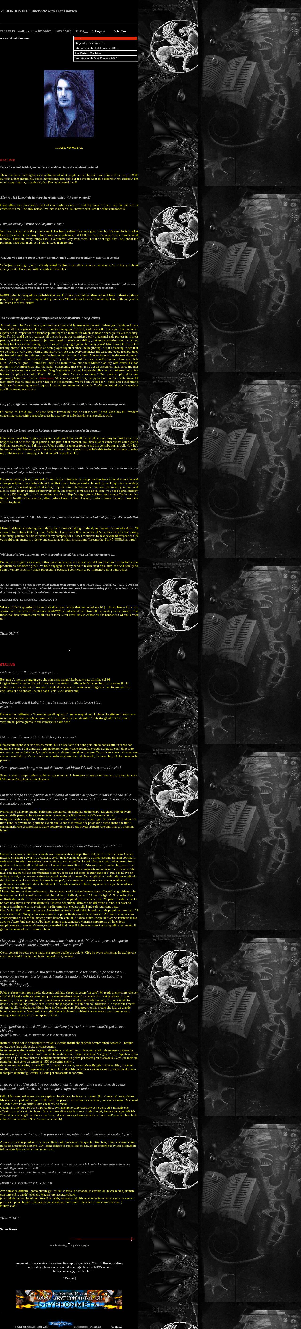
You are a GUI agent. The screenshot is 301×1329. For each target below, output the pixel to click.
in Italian (120, 31)
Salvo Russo (8, 1229)
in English (98, 31)
